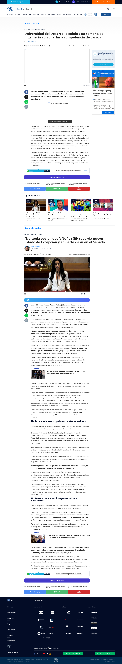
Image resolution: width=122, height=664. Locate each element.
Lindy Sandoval (35, 246)
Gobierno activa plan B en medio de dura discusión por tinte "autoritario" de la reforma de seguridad (68, 536)
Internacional (27, 14)
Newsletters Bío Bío (64, 2)
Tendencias (51, 14)
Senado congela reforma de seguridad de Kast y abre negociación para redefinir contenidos (66, 372)
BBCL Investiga (67, 14)
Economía (36, 14)
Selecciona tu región (16, 2)
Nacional (17, 14)
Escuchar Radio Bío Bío (104, 2)
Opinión (59, 14)
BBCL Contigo (78, 14)
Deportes (43, 14)
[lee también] (38, 374)
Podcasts (10, 14)
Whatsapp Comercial (74, 653)
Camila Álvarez (31, 41)
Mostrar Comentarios (57, 177)
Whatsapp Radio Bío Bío (106, 654)
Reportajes (11, 641)
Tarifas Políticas (12, 652)
